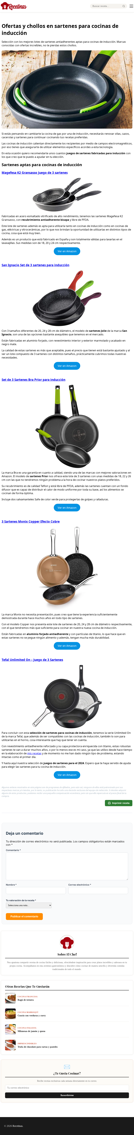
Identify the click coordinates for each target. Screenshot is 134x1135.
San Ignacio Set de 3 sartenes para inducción (35, 265)
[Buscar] (123, 6)
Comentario (13, 850)
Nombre (11, 884)
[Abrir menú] (131, 6)
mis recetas (34, 753)
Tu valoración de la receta (21, 900)
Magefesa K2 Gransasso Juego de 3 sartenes (35, 173)
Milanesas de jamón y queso (31, 1031)
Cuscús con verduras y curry (32, 1015)
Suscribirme (67, 1095)
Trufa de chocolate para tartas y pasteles (38, 1046)
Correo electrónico (79, 884)
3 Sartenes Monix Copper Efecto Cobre (31, 521)
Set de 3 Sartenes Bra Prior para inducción (33, 380)
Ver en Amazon (67, 251)
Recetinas (18, 1126)
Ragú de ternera (26, 1000)
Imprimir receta (120, 803)
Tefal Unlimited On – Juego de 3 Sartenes (32, 660)
